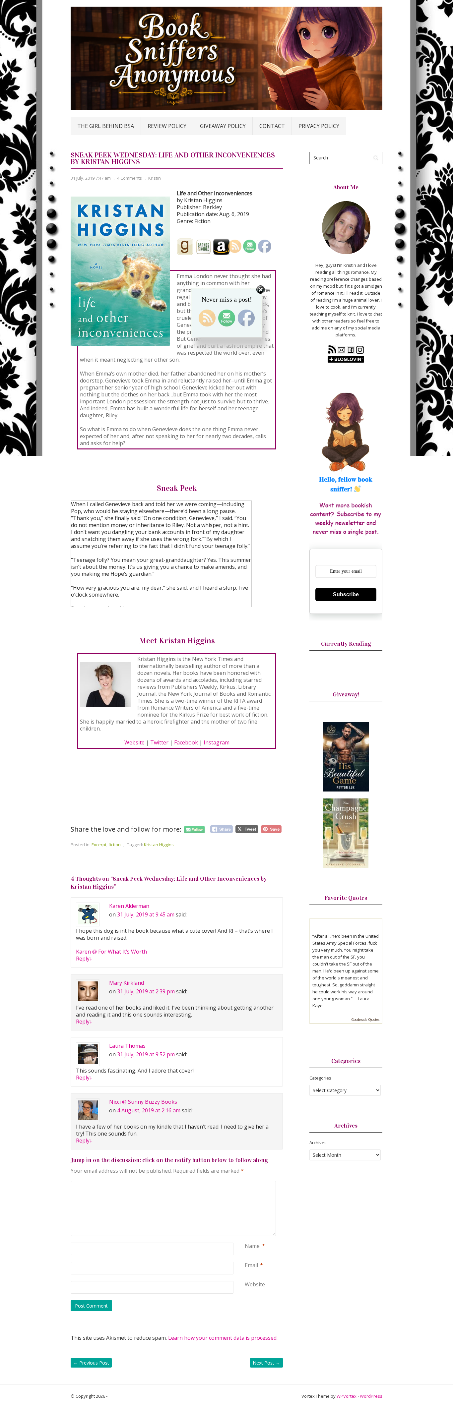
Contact (272, 126)
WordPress (371, 1396)
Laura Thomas (127, 1045)
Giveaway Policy (223, 126)
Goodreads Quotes (365, 1019)
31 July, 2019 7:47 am (91, 178)
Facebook (186, 742)
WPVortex (346, 1396)
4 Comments (129, 178)
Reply (84, 958)
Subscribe (346, 594)
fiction (114, 845)
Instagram (216, 742)
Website (134, 742)
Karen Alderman (129, 905)
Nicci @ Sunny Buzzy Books (143, 1101)
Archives (318, 1142)
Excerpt (99, 845)
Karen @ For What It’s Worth (111, 951)
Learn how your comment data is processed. (223, 1337)
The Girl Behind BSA (105, 126)
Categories (320, 1078)
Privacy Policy (318, 126)
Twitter (159, 742)
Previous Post (91, 1363)
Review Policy (167, 126)
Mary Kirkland (126, 982)
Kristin (154, 178)
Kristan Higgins (159, 845)
